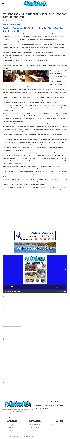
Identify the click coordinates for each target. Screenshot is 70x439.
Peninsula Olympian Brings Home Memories (49, 405)
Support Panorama (42, 408)
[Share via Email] (36, 223)
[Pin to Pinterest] (34, 223)
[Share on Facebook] (32, 223)
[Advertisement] (35, 205)
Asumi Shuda (12, 20)
